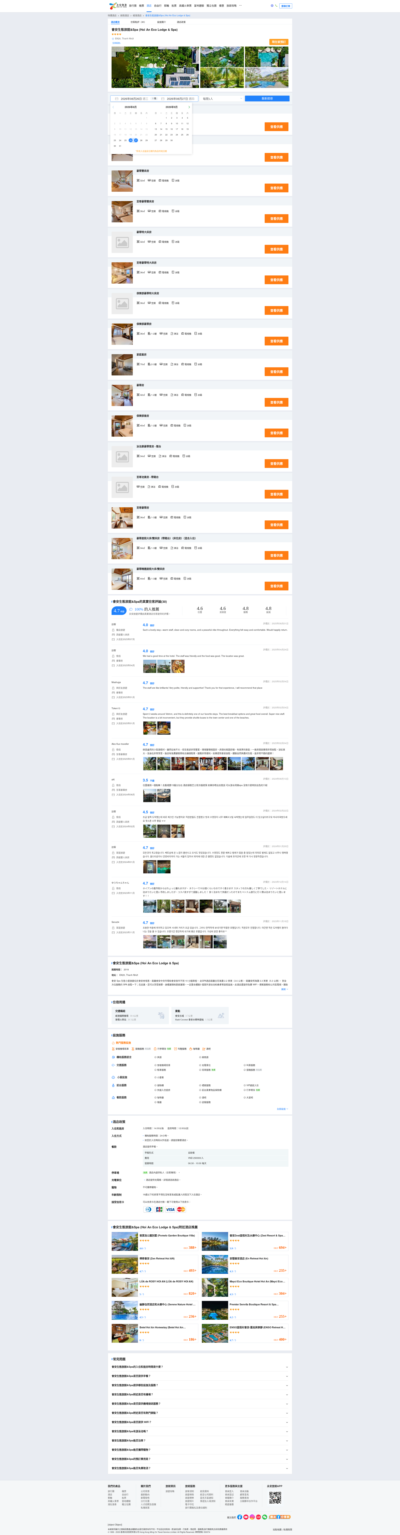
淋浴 (176, 333)
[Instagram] (252, 1517)
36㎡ (142, 211)
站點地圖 (277, 1529)
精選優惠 (229, 1504)
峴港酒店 (137, 15)
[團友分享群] (279, 1517)
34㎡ (142, 456)
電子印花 (189, 1504)
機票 (141, 5)
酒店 (149, 5)
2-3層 (154, 364)
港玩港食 (112, 1504)
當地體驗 (199, 5)
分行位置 (145, 1501)
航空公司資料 (206, 1494)
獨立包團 (212, 5)
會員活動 (244, 1491)
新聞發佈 (145, 1497)
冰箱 (177, 180)
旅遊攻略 (232, 5)
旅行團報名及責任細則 (196, 1507)
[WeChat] (264, 1517)
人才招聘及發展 (148, 1504)
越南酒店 (124, 15)
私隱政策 (145, 1507)
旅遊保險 (189, 1494)
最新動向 (145, 1494)
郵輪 (166, 5)
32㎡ (142, 180)
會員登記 (229, 1494)
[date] (132, 99)
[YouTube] (245, 1517)
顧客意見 (244, 1494)
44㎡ (142, 578)
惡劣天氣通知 (206, 1497)
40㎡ (142, 425)
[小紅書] (258, 1517)
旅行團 (133, 5)
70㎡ (142, 364)
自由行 (158, 5)
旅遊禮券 (189, 1497)
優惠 (221, 5)
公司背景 (145, 1491)
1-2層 (154, 333)
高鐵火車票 (185, 5)
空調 (153, 180)
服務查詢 (244, 1497)
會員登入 (229, 1491)
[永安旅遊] (118, 6)
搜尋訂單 (285, 5)
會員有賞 (229, 1501)
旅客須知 (189, 1491)
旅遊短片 (189, 1501)
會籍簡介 (229, 1497)
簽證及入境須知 (207, 1501)
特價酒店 (112, 15)
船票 (174, 5)
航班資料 (204, 1491)
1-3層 (154, 517)
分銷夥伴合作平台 (249, 1501)
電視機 (165, 180)
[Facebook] (239, 1517)
